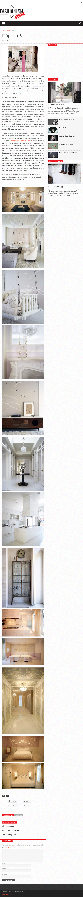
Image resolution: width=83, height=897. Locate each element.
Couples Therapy (55, 187)
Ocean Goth (63, 128)
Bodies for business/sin (67, 120)
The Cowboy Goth (9, 835)
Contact (8, 894)
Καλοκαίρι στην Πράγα (66, 144)
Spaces (8, 30)
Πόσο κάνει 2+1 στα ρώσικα (68, 152)
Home (4, 30)
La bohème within (56, 105)
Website (4, 874)
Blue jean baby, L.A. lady (67, 136)
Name (4, 863)
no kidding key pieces (10, 830)
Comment (5, 848)
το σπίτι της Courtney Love (20, 140)
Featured (18, 815)
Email (4, 869)
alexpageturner (8, 826)
